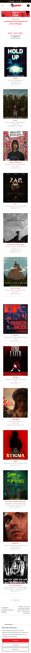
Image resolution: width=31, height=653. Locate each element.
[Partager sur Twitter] (15, 600)
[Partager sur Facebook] (12, 600)
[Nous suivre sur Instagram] (10, 1)
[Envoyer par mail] (18, 600)
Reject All (15, 649)
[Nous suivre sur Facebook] (8, 1)
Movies (14, 19)
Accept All (15, 640)
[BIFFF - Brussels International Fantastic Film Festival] (15, 5)
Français (18, 1)
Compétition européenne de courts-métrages (7, 610)
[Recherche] (28, 5)
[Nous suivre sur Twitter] (12, 1)
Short (17, 19)
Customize (15, 645)
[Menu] (2, 6)
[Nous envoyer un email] (13, 1)
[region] (15, 639)
